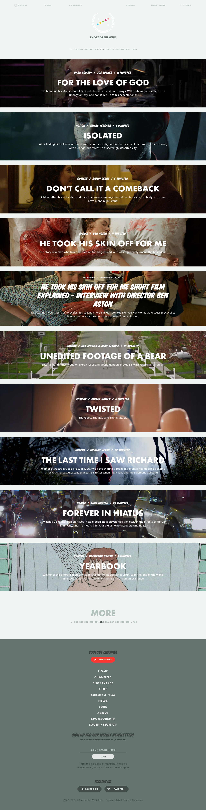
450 (135, 49)
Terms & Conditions (133, 800)
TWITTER (119, 789)
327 (112, 49)
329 (122, 49)
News (103, 701)
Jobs (103, 707)
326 (107, 49)
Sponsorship (103, 719)
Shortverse (103, 683)
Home (103, 671)
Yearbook (103, 566)
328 (117, 49)
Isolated (103, 135)
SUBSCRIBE (105, 659)
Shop (103, 689)
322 (86, 49)
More (103, 613)
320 (76, 49)
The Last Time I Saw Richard (103, 460)
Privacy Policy (93, 767)
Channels (103, 677)
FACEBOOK (91, 789)
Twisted (103, 409)
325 (102, 49)
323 (91, 49)
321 (81, 49)
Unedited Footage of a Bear (103, 356)
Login (94, 724)
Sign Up (110, 724)
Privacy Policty (113, 800)
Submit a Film (103, 695)
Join (103, 756)
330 (127, 49)
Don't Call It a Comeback (103, 188)
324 (96, 49)
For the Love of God (103, 82)
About (103, 713)
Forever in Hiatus (103, 513)
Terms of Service (113, 767)
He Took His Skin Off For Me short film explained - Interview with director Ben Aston (103, 295)
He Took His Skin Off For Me (103, 243)
